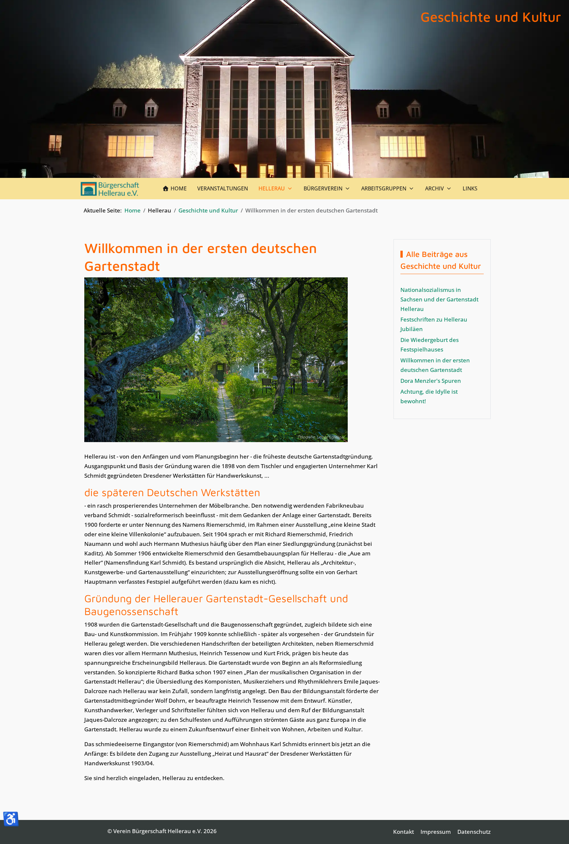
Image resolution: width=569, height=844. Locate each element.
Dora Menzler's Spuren (430, 380)
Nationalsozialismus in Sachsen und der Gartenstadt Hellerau (439, 299)
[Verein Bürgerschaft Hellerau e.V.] (110, 188)
